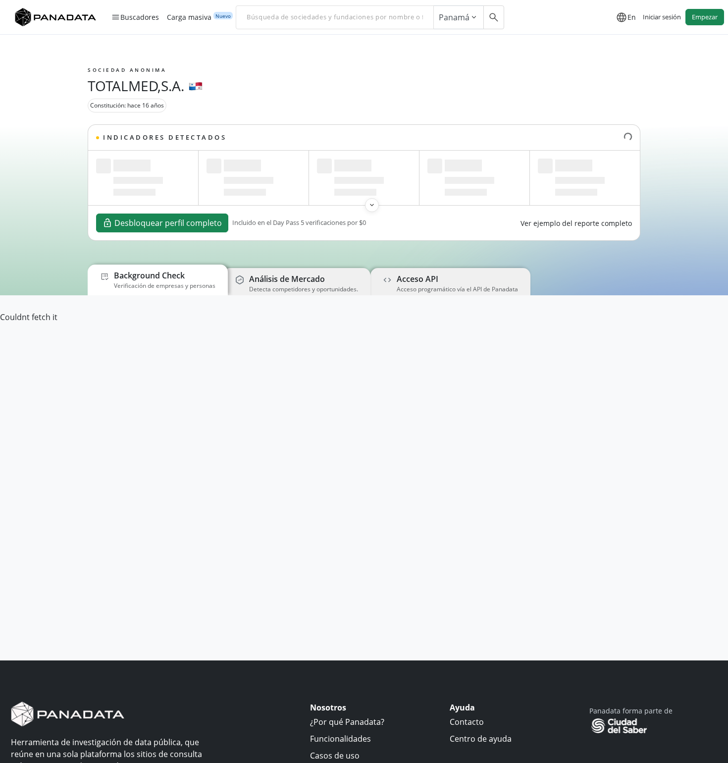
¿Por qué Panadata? (347, 721)
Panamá (454, 17)
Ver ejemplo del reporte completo (576, 223)
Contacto (467, 721)
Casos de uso (335, 755)
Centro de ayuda (481, 738)
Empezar (705, 16)
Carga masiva (189, 17)
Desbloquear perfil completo (168, 223)
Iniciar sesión (662, 16)
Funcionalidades (340, 738)
